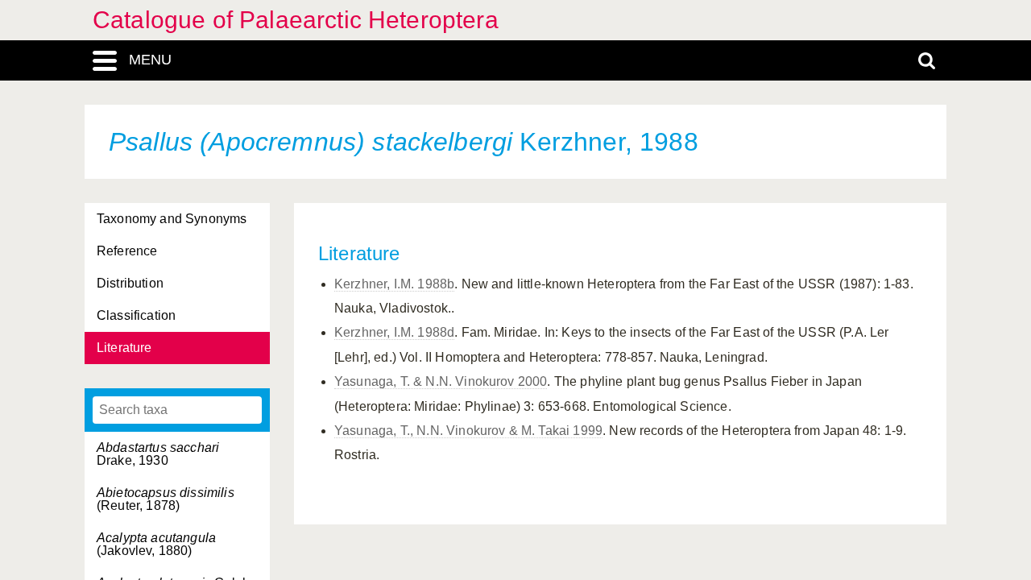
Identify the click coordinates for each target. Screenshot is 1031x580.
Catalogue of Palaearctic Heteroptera (296, 19)
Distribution (130, 283)
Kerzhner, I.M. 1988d (394, 332)
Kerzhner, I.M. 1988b (394, 284)
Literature (124, 347)
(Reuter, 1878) (165, 499)
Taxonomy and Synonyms (171, 219)
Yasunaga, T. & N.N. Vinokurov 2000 (440, 381)
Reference (127, 251)
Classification (136, 315)
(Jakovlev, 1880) (156, 544)
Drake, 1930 (158, 454)
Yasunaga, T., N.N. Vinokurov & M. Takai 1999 (468, 430)
